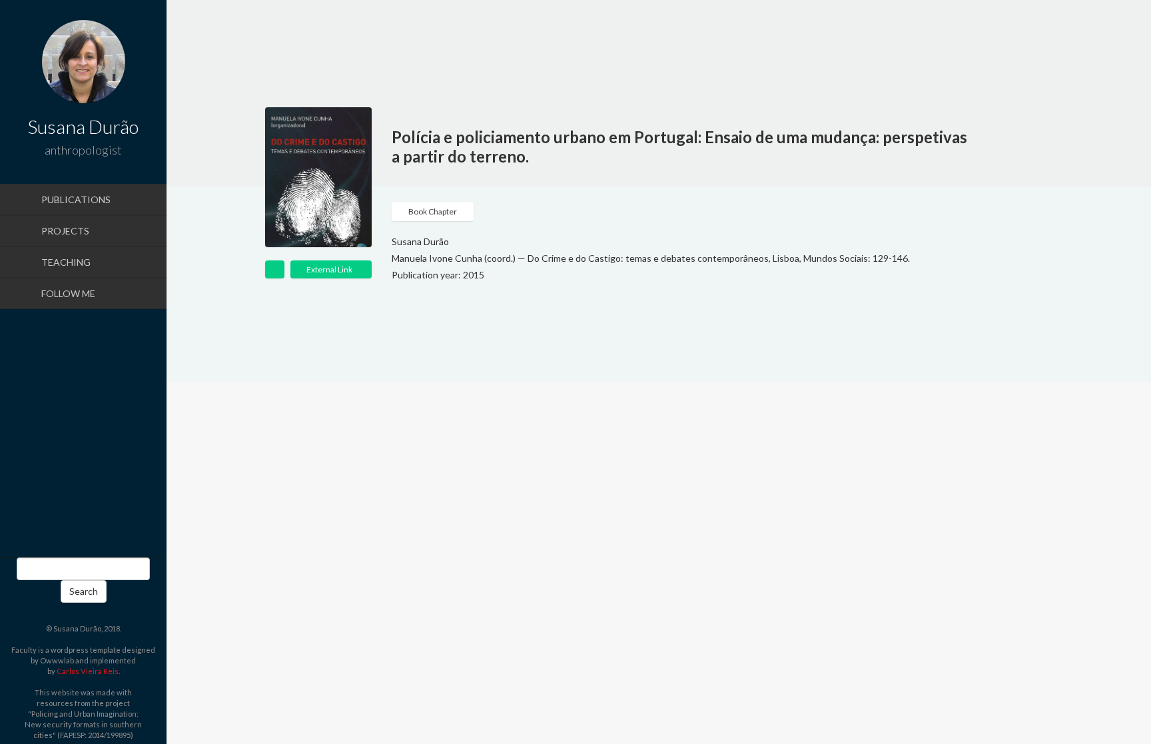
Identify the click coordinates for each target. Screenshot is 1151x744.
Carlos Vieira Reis (88, 671)
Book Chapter (432, 211)
